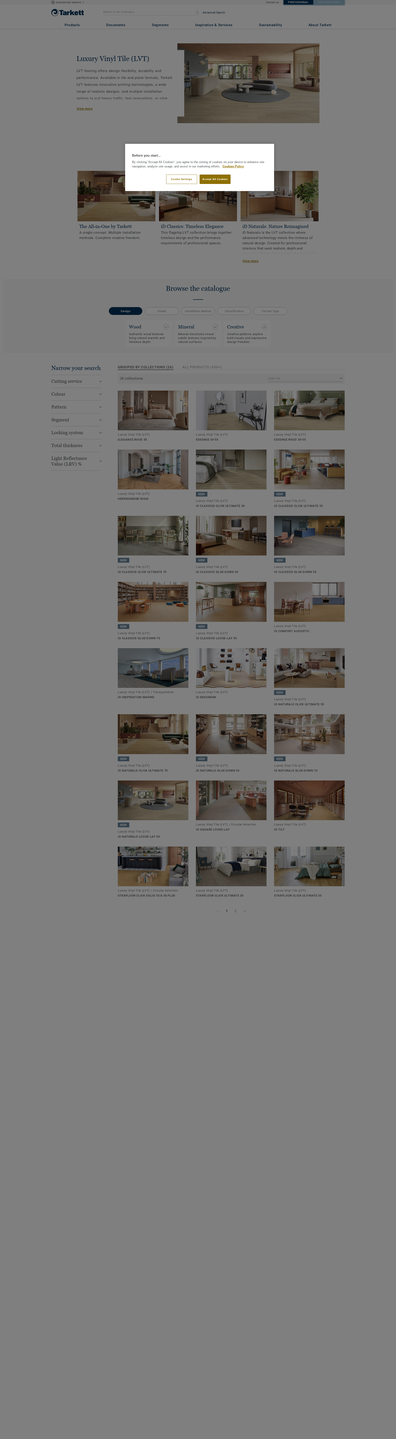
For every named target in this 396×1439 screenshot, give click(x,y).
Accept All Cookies (215, 179)
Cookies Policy (233, 166)
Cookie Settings (181, 179)
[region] (199, 167)
